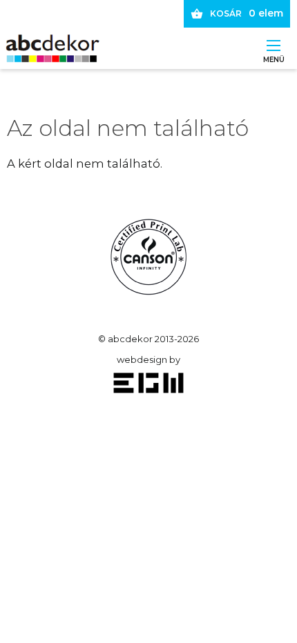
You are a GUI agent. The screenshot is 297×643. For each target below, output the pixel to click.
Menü (273, 56)
